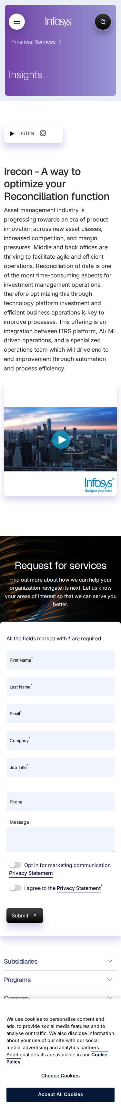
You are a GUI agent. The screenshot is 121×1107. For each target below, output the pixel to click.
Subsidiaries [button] (20, 961)
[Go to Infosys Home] (59, 22)
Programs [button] (17, 980)
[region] (60, 1052)
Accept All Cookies (60, 1094)
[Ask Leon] (103, 22)
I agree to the (62, 887)
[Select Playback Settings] (42, 133)
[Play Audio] (12, 133)
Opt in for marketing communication (60, 869)
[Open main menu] (17, 22)
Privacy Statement (31, 873)
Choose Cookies (60, 1076)
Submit (20, 915)
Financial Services (33, 41)
